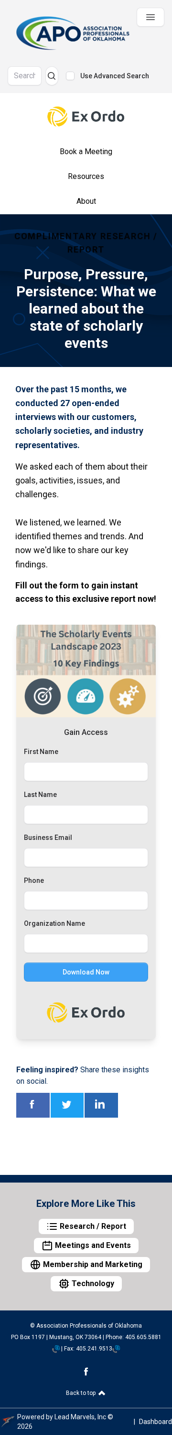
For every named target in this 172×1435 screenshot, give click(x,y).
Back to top (81, 1393)
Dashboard (155, 1421)
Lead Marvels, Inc (80, 1417)
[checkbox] (70, 76)
